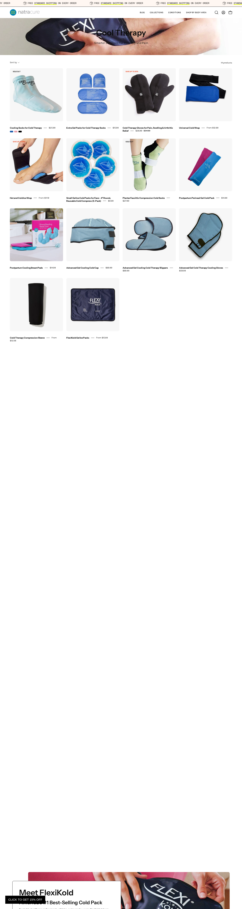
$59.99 (182, 270)
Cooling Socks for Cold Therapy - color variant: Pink (15, 131)
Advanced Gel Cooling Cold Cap (82, 267)
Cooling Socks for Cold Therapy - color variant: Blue (11, 131)
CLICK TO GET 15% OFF (25, 899)
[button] (156, 12)
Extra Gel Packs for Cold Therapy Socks (86, 127)
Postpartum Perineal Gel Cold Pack (196, 197)
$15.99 (116, 127)
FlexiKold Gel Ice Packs (77, 337)
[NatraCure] (25, 12)
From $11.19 (44, 197)
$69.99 (109, 267)
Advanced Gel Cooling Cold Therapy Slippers (145, 267)
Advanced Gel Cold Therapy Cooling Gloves (201, 267)
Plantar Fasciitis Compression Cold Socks (144, 197)
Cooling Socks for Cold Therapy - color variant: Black (20, 131)
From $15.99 (102, 337)
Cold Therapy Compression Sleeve (27, 337)
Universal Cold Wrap (189, 127)
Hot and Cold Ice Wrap (21, 197)
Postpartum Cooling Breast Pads (26, 267)
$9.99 (111, 200)
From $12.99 (212, 127)
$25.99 (52, 127)
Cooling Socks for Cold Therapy (26, 127)
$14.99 (224, 197)
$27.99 (126, 200)
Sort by (13, 62)
